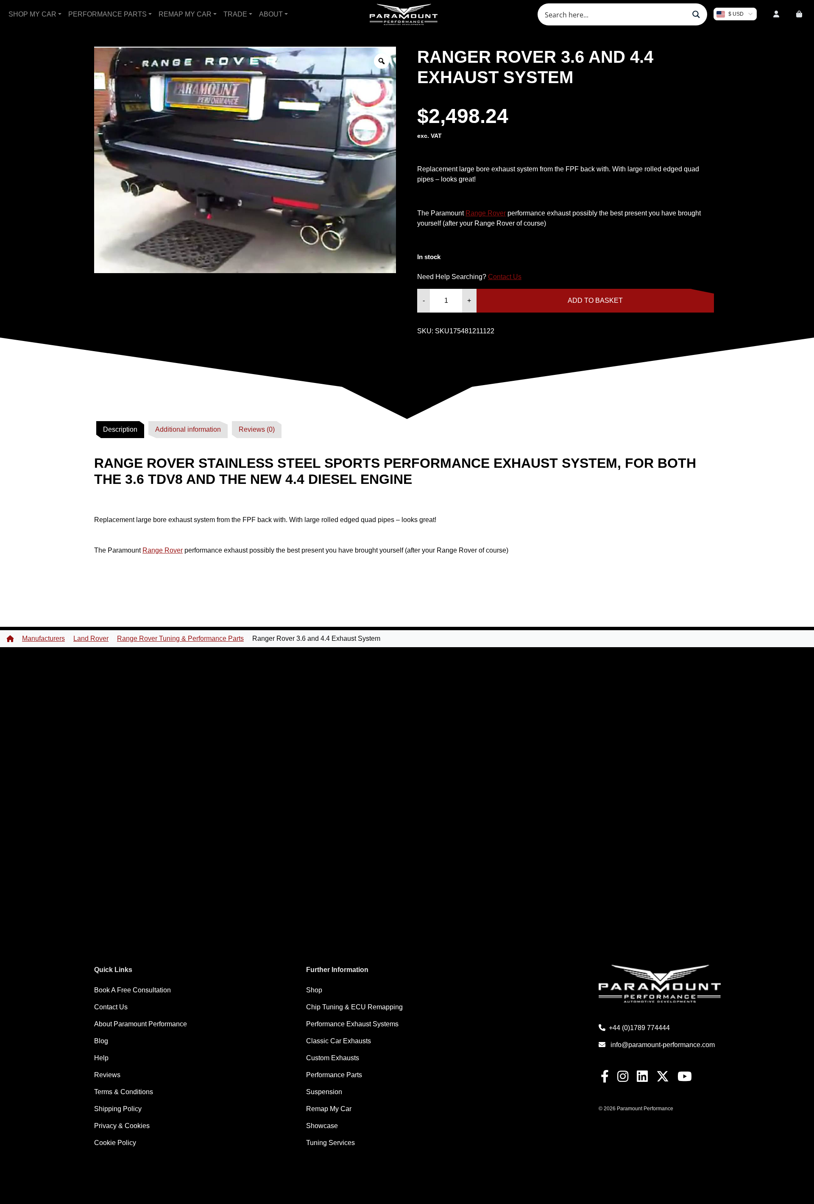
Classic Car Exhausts (338, 1041)
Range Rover (486, 213)
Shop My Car (32, 14)
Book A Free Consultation (132, 990)
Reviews (107, 1074)
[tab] (120, 429)
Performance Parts (107, 14)
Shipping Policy (118, 1108)
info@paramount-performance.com (662, 1044)
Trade (235, 14)
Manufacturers (43, 638)
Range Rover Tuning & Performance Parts (180, 638)
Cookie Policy (115, 1142)
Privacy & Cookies (122, 1125)
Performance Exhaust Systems (352, 1024)
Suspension (324, 1091)
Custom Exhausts (332, 1058)
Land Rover (91, 638)
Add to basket (595, 300)
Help (101, 1058)
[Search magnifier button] (696, 14)
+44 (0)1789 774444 (639, 1027)
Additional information (188, 429)
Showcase (322, 1125)
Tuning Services (330, 1142)
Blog (101, 1041)
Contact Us (504, 276)
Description (120, 429)
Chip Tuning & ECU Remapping (354, 1007)
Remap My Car (185, 14)
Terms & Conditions (123, 1091)
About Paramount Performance (140, 1024)
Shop (314, 990)
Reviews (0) (257, 429)
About (271, 14)
